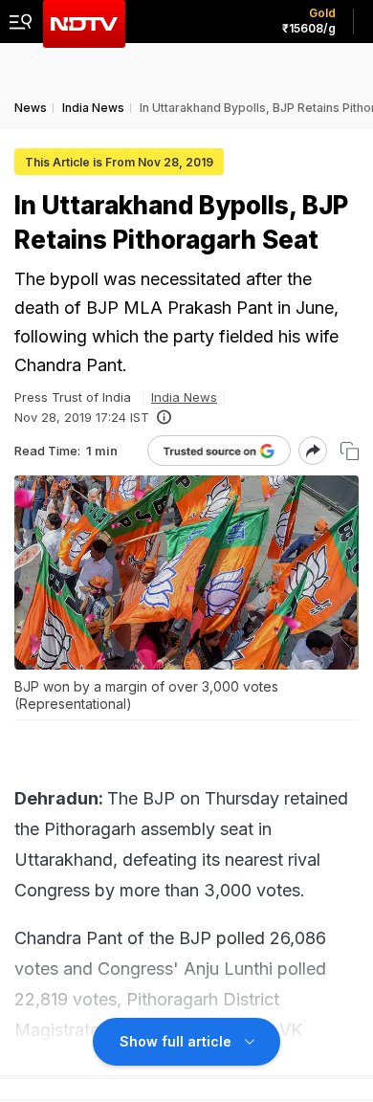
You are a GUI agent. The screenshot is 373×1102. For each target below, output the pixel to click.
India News (184, 397)
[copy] (349, 451)
